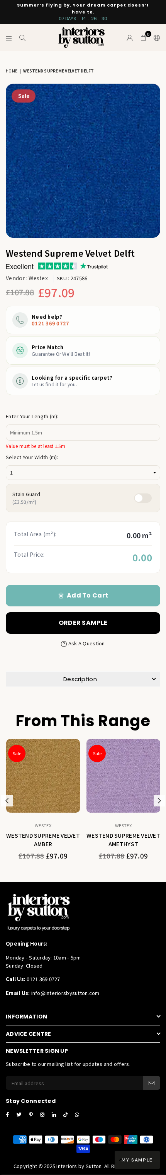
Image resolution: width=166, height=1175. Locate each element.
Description (80, 679)
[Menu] (9, 38)
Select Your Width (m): (32, 457)
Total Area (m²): (35, 534)
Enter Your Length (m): (32, 416)
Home (11, 71)
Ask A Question (86, 643)
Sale (23, 95)
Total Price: (29, 554)
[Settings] (155, 38)
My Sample (137, 1160)
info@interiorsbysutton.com (64, 993)
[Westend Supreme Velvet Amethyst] (123, 776)
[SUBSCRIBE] (151, 1083)
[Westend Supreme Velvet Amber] (43, 776)
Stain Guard (26, 497)
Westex (38, 278)
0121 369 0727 (50, 323)
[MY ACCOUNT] (130, 38)
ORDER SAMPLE (83, 622)
